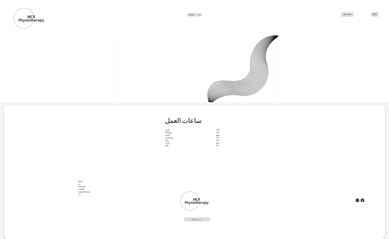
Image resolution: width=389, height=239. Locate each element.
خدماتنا (80, 181)
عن (79, 184)
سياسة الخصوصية (84, 192)
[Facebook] (362, 200)
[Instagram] (357, 200)
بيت (79, 194)
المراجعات (81, 187)
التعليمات (81, 189)
